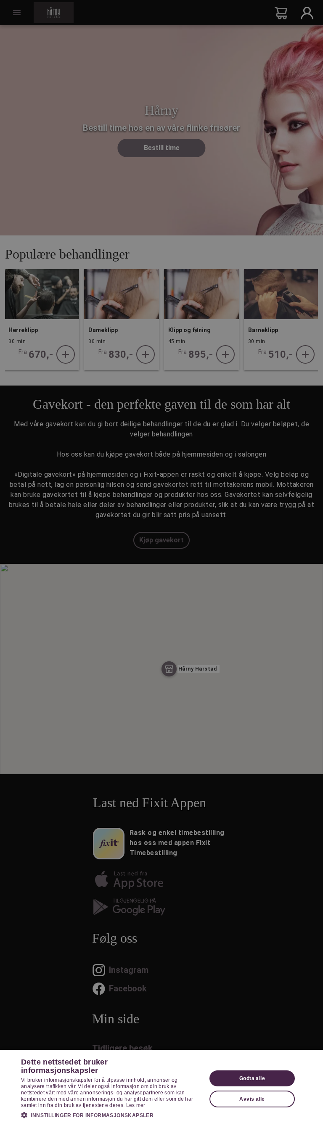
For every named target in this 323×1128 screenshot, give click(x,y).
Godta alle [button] (252, 1078)
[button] (111, 1115)
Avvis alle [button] (252, 1099)
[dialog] (161, 1089)
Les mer (136, 1105)
